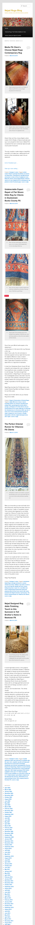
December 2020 (9, 831)
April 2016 (7, 875)
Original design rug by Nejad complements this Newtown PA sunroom (17, 775)
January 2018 (8, 864)
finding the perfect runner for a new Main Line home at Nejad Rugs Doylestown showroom (16, 588)
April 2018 (7, 862)
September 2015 (9, 886)
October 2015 (8, 884)
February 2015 (8, 900)
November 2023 (9, 795)
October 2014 (8, 905)
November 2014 (9, 903)
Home (6, 28)
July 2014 (7, 911)
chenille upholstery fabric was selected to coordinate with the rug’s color (17, 760)
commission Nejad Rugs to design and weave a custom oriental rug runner (17, 583)
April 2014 (7, 917)
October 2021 (8, 812)
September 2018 (9, 856)
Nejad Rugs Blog (13, 10)
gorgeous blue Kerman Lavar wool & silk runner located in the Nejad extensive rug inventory (17, 592)
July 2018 (7, 860)
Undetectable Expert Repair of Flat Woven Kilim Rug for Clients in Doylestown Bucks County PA (14, 195)
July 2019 (7, 850)
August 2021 (8, 816)
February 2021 (8, 827)
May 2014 (7, 915)
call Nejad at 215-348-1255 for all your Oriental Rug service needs (16, 407)
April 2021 (7, 824)
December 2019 (9, 841)
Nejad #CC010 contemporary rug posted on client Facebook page (17, 181)
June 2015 (7, 892)
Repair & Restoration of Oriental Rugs (19, 400)
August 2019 (8, 848)
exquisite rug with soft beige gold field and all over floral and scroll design (17, 762)
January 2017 (8, 871)
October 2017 (8, 865)
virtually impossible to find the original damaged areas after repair (16, 414)
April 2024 (7, 788)
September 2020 (9, 837)
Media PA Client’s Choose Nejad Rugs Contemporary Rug (14, 50)
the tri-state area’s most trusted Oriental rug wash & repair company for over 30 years (17, 411)
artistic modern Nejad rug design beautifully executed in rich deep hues (17, 173)
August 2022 (8, 799)
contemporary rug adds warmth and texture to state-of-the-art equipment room (17, 176)
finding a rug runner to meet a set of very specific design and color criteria (17, 585)
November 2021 (9, 810)
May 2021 (7, 822)
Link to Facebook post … (11, 163)
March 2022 (8, 806)
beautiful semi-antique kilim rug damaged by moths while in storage (16, 405)
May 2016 (7, 873)
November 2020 (9, 833)
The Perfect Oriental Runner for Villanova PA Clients (14, 427)
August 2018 (8, 858)
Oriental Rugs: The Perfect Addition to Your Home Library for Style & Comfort (15, 33)
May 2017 (7, 869)
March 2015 (8, 898)
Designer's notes (14, 172)
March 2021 (8, 826)
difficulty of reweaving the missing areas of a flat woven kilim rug (17, 409)
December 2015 (9, 881)
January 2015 (8, 902)
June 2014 (7, 913)
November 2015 (9, 883)
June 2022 (7, 801)
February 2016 (8, 877)
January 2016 (8, 879)
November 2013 (9, 921)
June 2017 (7, 867)
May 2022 (7, 803)
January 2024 (8, 791)
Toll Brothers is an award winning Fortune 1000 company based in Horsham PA (17, 778)
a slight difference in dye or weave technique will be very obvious (15, 402)
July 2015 (7, 890)
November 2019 (9, 843)
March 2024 (8, 789)
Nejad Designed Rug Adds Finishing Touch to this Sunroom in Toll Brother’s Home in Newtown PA (14, 610)
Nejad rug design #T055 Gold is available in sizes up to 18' (17, 770)
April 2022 (7, 805)
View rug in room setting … (12, 168)
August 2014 (8, 909)
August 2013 (8, 922)
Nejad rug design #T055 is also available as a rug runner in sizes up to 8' (17, 773)
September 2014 (9, 907)
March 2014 (8, 919)
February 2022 (8, 808)
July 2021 (7, 818)
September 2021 (9, 814)
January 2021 (8, 829)
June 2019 (7, 852)
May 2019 (7, 854)
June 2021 (7, 820)
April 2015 (7, 896)
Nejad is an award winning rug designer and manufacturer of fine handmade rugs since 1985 (17, 768)
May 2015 (7, 894)
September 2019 (9, 846)
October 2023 (8, 797)
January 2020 (8, 839)
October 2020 (8, 835)
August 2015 (8, 888)
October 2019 (8, 845)
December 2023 (9, 793)
